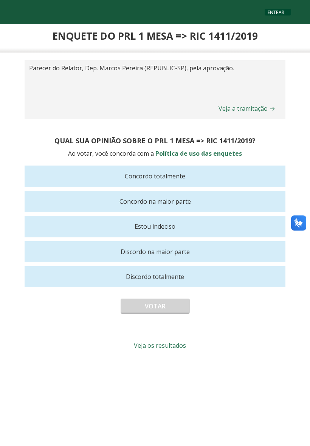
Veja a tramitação (247, 108)
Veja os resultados (159, 345)
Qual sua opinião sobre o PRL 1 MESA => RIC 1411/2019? (155, 140)
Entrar (276, 12)
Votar (155, 306)
